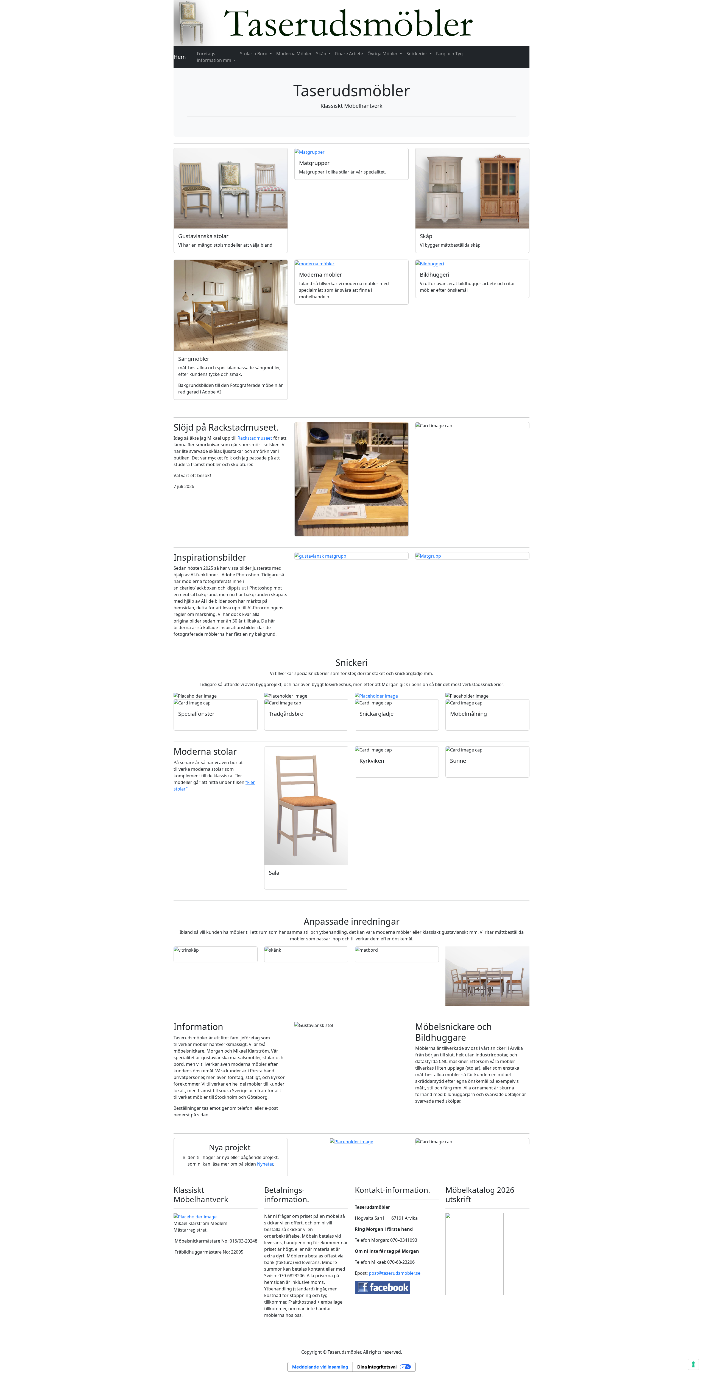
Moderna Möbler (294, 54)
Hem (180, 56)
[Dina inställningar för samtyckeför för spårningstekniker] (693, 1364)
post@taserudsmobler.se (394, 1273)
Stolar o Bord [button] (254, 54)
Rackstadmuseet (255, 438)
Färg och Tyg (449, 54)
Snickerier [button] (417, 54)
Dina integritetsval (377, 1367)
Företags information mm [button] (214, 57)
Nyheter (265, 1164)
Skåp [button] (321, 54)
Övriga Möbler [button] (383, 54)
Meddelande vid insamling (320, 1367)
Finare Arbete (349, 54)
